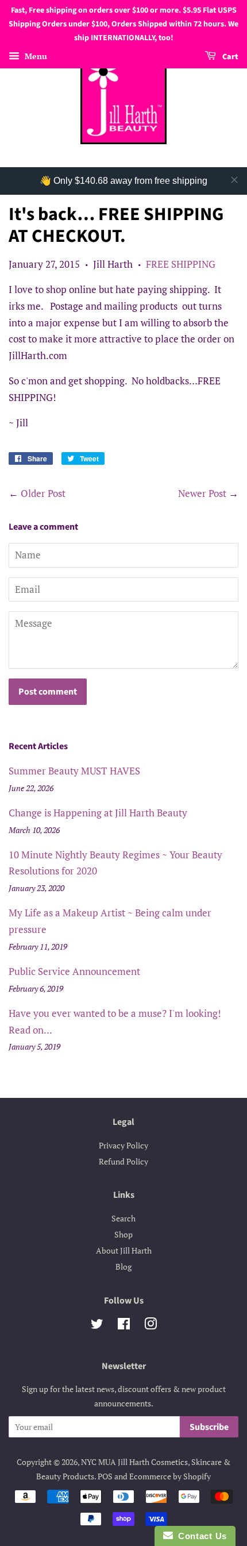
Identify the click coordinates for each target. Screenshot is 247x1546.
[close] (234, 179)
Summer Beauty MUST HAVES (74, 770)
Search (123, 1218)
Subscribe (209, 1427)
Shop (123, 1234)
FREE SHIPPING (180, 264)
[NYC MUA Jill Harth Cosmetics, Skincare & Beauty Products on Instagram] (150, 1325)
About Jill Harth (124, 1250)
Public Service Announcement (74, 971)
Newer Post (202, 493)
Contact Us (200, 1536)
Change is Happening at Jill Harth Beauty (98, 812)
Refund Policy (123, 1161)
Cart (229, 57)
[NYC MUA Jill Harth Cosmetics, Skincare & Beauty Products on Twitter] (97, 1325)
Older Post (43, 493)
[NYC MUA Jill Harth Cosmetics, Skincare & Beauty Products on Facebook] (123, 1325)
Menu (34, 56)
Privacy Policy (123, 1145)
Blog (123, 1266)
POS (105, 1476)
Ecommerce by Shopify (170, 1476)
